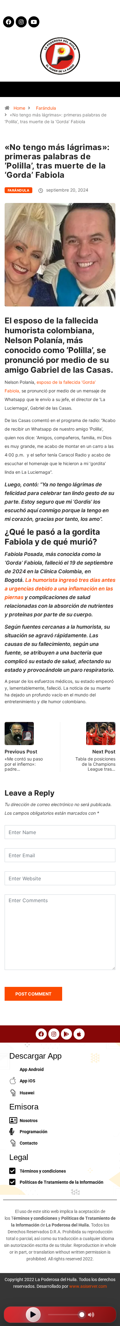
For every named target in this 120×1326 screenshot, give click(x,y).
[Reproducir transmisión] (33, 1314)
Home (19, 108)
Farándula (46, 108)
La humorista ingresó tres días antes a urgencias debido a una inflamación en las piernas (60, 588)
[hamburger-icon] (110, 89)
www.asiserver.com (88, 1286)
